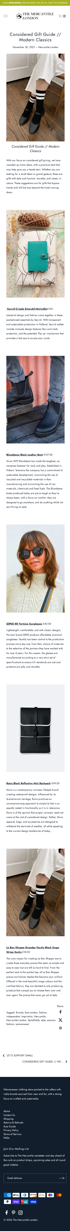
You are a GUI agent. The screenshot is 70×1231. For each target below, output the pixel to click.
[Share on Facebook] (60, 1011)
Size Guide (10, 1126)
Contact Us (9, 1115)
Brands (19, 1012)
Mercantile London (16, 1020)
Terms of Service (12, 1134)
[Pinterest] (13, 1213)
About (7, 1111)
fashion (43, 1012)
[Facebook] (6, 1213)
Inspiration (27, 1016)
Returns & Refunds (13, 1122)
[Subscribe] (61, 1178)
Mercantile (39, 1016)
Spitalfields (34, 1020)
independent (13, 1016)
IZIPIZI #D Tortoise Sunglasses (24, 624)
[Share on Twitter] (60, 1020)
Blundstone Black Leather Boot (24, 455)
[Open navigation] (6, 16)
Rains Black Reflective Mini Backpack (28, 783)
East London (31, 1012)
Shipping (8, 1119)
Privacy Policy (11, 1130)
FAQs (6, 1138)
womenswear (22, 1024)
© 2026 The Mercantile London (21, 1220)
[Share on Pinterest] (60, 1028)
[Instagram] (20, 1213)
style (43, 1020)
